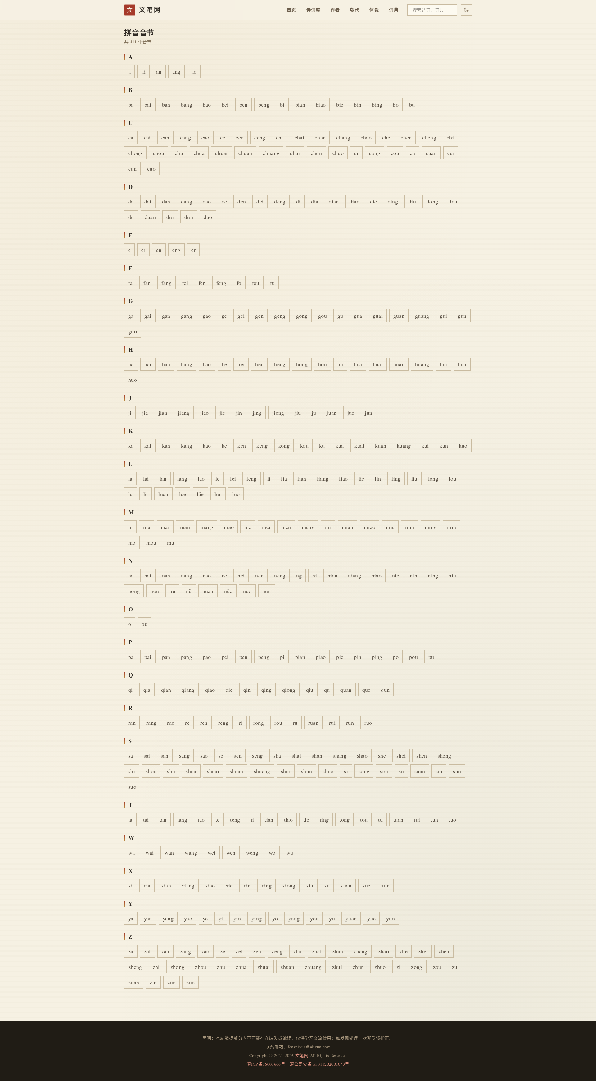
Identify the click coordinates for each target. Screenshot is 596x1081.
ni (314, 575)
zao (205, 951)
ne (224, 575)
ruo (368, 722)
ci (356, 153)
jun (368, 412)
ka (131, 445)
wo (272, 852)
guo (132, 331)
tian (268, 819)
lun (218, 494)
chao (366, 137)
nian (332, 575)
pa (131, 656)
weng (252, 852)
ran (132, 722)
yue (371, 918)
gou (322, 315)
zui (153, 982)
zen (257, 951)
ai (143, 71)
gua (358, 315)
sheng (444, 755)
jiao (204, 412)
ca (130, 137)
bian (300, 104)
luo (236, 494)
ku (322, 445)
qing (266, 689)
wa (131, 852)
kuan (380, 445)
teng (235, 819)
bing (377, 104)
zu (455, 966)
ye (205, 918)
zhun (358, 966)
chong (135, 153)
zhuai (263, 966)
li (269, 478)
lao (201, 478)
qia (147, 689)
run (350, 722)
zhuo (380, 966)
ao (194, 71)
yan (148, 918)
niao (377, 575)
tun (434, 819)
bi (282, 104)
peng (263, 656)
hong (302, 364)
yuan (351, 918)
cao (205, 137)
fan (147, 282)
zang (185, 951)
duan (150, 217)
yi (221, 918)
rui (332, 722)
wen (231, 852)
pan (166, 656)
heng (279, 364)
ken (241, 445)
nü (189, 591)
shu (171, 771)
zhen (443, 951)
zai (147, 951)
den (241, 201)
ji (130, 412)
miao (369, 527)
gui (443, 315)
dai (147, 201)
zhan (337, 951)
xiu (310, 885)
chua (199, 153)
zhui (337, 966)
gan (166, 315)
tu (380, 819)
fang (166, 282)
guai (378, 315)
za (130, 951)
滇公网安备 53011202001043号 (320, 1064)
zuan (133, 982)
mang (207, 527)
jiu (298, 412)
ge (224, 315)
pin (357, 656)
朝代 (355, 10)
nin (413, 575)
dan (166, 201)
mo (132, 542)
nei (241, 575)
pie (339, 656)
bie (339, 104)
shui (286, 771)
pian (300, 656)
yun (390, 918)
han (166, 364)
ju (314, 412)
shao (362, 755)
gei (241, 315)
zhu (221, 966)
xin (247, 885)
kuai (359, 445)
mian (347, 527)
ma (146, 527)
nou (154, 591)
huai (378, 364)
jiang (184, 412)
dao (207, 201)
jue (350, 412)
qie (229, 689)
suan (419, 771)
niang (354, 575)
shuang (262, 771)
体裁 (374, 10)
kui (425, 445)
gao (207, 315)
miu (451, 527)
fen (202, 282)
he (224, 364)
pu (431, 656)
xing (266, 885)
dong (432, 201)
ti (252, 819)
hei (241, 364)
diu (412, 201)
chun (316, 153)
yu (332, 918)
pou (413, 656)
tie (306, 819)
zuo (190, 982)
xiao (210, 885)
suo (132, 786)
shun (306, 771)
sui (439, 771)
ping (377, 656)
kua (340, 445)
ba (131, 104)
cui (450, 153)
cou (395, 153)
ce (222, 137)
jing (257, 412)
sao (204, 755)
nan (166, 575)
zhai (317, 951)
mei (266, 527)
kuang (404, 445)
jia (145, 412)
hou (322, 364)
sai (147, 755)
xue (366, 885)
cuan (431, 153)
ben (243, 104)
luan (163, 494)
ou (144, 623)
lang (182, 478)
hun (462, 364)
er (193, 249)
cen (240, 137)
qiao (210, 689)
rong (258, 722)
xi (130, 885)
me (247, 527)
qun (385, 689)
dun (188, 217)
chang (343, 137)
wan (169, 852)
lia (284, 478)
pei (225, 656)
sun (457, 771)
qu (327, 689)
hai (147, 364)
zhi (156, 966)
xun (385, 885)
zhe (404, 951)
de (224, 201)
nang (186, 575)
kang (186, 445)
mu (170, 542)
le (217, 478)
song (364, 771)
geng (279, 315)
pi (282, 656)
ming (430, 527)
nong (134, 591)
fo (239, 282)
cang (185, 137)
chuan (245, 153)
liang (323, 478)
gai (147, 315)
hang (186, 364)
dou (453, 201)
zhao (383, 951)
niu (452, 575)
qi (130, 689)
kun (444, 445)
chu (179, 153)
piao (321, 656)
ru (295, 722)
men (286, 527)
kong (284, 445)
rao (170, 722)
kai (147, 445)
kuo (463, 445)
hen (259, 364)
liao (343, 478)
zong (416, 966)
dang (186, 201)
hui (443, 364)
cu (412, 153)
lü (145, 494)
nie (395, 575)
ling (395, 478)
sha (277, 755)
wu (289, 852)
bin (357, 104)
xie (229, 885)
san (165, 755)
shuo (328, 771)
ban (166, 104)
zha (297, 951)
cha (280, 137)
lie (361, 478)
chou (158, 153)
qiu (310, 689)
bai (147, 104)
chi (450, 137)
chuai (221, 153)
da (131, 201)
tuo (452, 819)
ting (324, 819)
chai (299, 137)
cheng (429, 137)
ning (433, 575)
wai (150, 852)
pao (207, 656)
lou (452, 478)
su (401, 771)
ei (143, 249)
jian (163, 412)
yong (294, 918)
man (185, 527)
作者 (335, 10)
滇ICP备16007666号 (265, 1064)
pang (186, 656)
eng (176, 249)
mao (229, 527)
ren (204, 722)
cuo (151, 168)
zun (171, 982)
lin (378, 478)
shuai (213, 771)
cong (374, 153)
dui (170, 217)
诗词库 (313, 10)
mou (151, 542)
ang (176, 71)
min (409, 527)
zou (437, 966)
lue (182, 494)
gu (340, 315)
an (159, 71)
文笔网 (302, 1055)
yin (237, 918)
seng (257, 755)
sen (238, 755)
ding (393, 201)
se (221, 755)
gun (462, 315)
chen (406, 137)
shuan (236, 771)
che (386, 137)
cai (147, 137)
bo (396, 104)
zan (165, 951)
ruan (313, 722)
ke (224, 445)
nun (266, 591)
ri (241, 722)
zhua (241, 966)
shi (131, 771)
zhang (361, 951)
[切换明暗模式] (466, 10)
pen (243, 656)
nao (207, 575)
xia (147, 885)
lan (163, 478)
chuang (271, 153)
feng (221, 282)
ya (130, 918)
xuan (345, 885)
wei (212, 852)
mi (328, 527)
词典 (394, 10)
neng (279, 575)
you (314, 918)
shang (339, 755)
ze (222, 951)
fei (185, 282)
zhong (177, 966)
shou (151, 771)
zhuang (313, 966)
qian (166, 689)
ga (131, 315)
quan (345, 689)
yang (168, 918)
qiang (188, 689)
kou (304, 445)
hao (207, 364)
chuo (338, 153)
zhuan (287, 966)
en (159, 249)
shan (317, 755)
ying (256, 918)
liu (414, 478)
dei (260, 201)
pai (147, 656)
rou (278, 722)
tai (146, 819)
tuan (398, 819)
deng (279, 201)
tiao (288, 819)
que (366, 689)
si (346, 771)
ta (130, 819)
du (131, 217)
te (217, 819)
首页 (291, 10)
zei (239, 951)
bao (207, 104)
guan (398, 315)
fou (256, 282)
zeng (277, 951)
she (382, 755)
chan (320, 137)
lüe (200, 494)
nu (172, 591)
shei (401, 755)
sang (184, 755)
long (433, 478)
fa (130, 282)
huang (422, 364)
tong (344, 819)
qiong (289, 689)
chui (295, 153)
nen (259, 575)
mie (390, 527)
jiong (278, 412)
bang (186, 104)
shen (421, 755)
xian (166, 885)
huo (132, 379)
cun (132, 168)
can (165, 137)
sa (130, 755)
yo (275, 918)
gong (302, 315)
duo (208, 217)
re (187, 722)
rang (151, 722)
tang (182, 819)
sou (384, 771)
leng (251, 478)
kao (207, 445)
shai (296, 755)
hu (340, 364)
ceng (259, 137)
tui (417, 819)
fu (272, 282)
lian (301, 478)
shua (191, 771)
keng (262, 445)
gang (186, 315)
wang (191, 852)
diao (354, 201)
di (298, 201)
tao (201, 819)
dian (334, 201)
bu (412, 104)
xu (327, 885)
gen (259, 315)
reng (223, 722)
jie (222, 412)
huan (398, 364)
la (130, 478)
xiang (188, 885)
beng (263, 104)
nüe (228, 591)
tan (163, 819)
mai (165, 527)
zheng (135, 966)
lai (146, 478)
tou (364, 819)
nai (147, 575)
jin (239, 412)
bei (225, 104)
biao (321, 104)
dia (314, 201)
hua (358, 364)
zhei (423, 951)
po (396, 656)
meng (308, 527)
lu (130, 494)
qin (247, 689)
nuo (247, 591)
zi (398, 966)
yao (188, 918)
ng (299, 575)
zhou (200, 966)
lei (233, 478)
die (373, 201)
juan (331, 412)
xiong (289, 885)
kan (166, 445)
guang (422, 315)
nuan (208, 591)
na (131, 575)
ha (131, 364)
